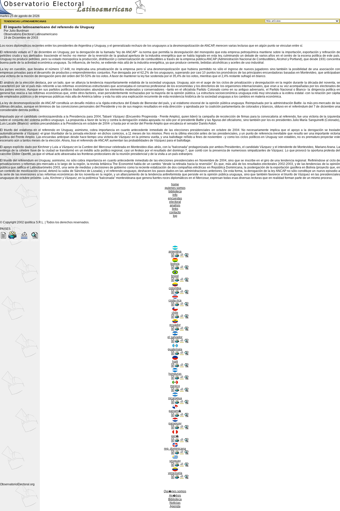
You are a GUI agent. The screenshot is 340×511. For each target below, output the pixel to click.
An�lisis (175, 495)
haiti (175, 361)
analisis (175, 205)
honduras (175, 374)
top (175, 216)
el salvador (175, 337)
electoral (175, 202)
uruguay (175, 461)
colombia (175, 288)
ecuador (175, 325)
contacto (175, 212)
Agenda (175, 506)
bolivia (174, 263)
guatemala (175, 349)
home (175, 184)
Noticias (175, 503)
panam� (175, 411)
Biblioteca (175, 499)
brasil (175, 276)
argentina (175, 251)
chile (175, 312)
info (174, 195)
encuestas (175, 198)
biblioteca (175, 191)
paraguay (175, 423)
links (175, 209)
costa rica (175, 300)
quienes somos (175, 188)
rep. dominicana (175, 448)
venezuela (175, 473)
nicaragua (175, 398)
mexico (175, 386)
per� (175, 436)
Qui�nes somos (175, 491)
